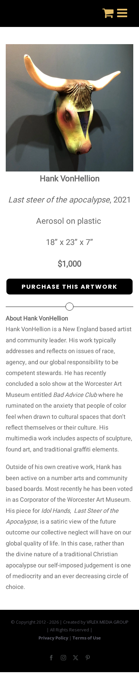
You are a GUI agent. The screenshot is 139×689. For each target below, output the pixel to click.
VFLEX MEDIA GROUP (108, 622)
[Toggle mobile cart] (108, 13)
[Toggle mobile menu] (123, 13)
